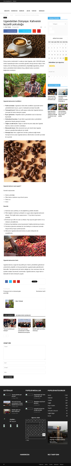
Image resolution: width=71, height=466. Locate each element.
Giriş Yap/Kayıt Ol (7, 1)
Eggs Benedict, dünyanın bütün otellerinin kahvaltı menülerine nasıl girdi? (52, 114)
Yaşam (50, 408)
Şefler (28, 10)
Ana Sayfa (5, 15)
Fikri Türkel (8, 27)
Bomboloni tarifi (40, 291)
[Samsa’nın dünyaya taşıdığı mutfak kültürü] (58, 433)
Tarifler (34, 10)
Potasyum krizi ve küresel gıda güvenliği (12, 292)
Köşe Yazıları (51, 405)
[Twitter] (20, 305)
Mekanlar (41, 10)
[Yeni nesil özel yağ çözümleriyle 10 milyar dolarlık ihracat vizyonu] (24, 323)
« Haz (27, 440)
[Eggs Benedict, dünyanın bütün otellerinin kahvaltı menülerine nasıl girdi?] (52, 107)
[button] (65, 11)
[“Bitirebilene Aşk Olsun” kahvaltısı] (29, 403)
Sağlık (49, 403)
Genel (5, 17)
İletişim (14, 1)
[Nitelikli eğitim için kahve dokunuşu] (39, 323)
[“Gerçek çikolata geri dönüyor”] (9, 323)
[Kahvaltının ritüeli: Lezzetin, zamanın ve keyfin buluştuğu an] (63, 92)
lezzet (49, 416)
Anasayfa (7, 10)
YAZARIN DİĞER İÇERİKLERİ (23, 315)
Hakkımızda (14, 10)
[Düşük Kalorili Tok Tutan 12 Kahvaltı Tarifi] (29, 396)
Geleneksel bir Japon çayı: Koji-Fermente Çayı (52, 98)
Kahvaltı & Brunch (53, 410)
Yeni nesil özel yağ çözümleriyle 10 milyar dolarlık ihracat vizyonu (24, 330)
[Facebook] (16, 305)
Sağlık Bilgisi (51, 413)
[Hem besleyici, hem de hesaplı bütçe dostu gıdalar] (63, 107)
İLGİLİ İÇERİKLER (9, 315)
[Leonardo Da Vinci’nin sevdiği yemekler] (29, 410)
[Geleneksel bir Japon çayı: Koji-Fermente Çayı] (52, 92)
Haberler (21, 10)
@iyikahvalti (13, 419)
